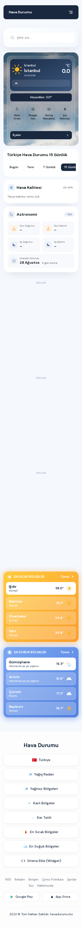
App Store (63, 897)
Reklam (20, 879)
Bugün (14, 167)
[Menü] (70, 12)
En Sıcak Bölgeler (44, 832)
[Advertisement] (41, 326)
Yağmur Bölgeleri (44, 788)
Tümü (64, 577)
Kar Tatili (44, 817)
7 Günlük (49, 167)
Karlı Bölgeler (44, 803)
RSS (8, 879)
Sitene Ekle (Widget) (44, 860)
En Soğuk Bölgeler (44, 846)
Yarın (30, 167)
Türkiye (41, 760)
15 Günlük (71, 167)
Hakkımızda (45, 885)
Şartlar (72, 879)
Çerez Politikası (53, 879)
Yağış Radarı (44, 774)
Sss (31, 885)
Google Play (24, 897)
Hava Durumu (20, 12)
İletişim (33, 879)
